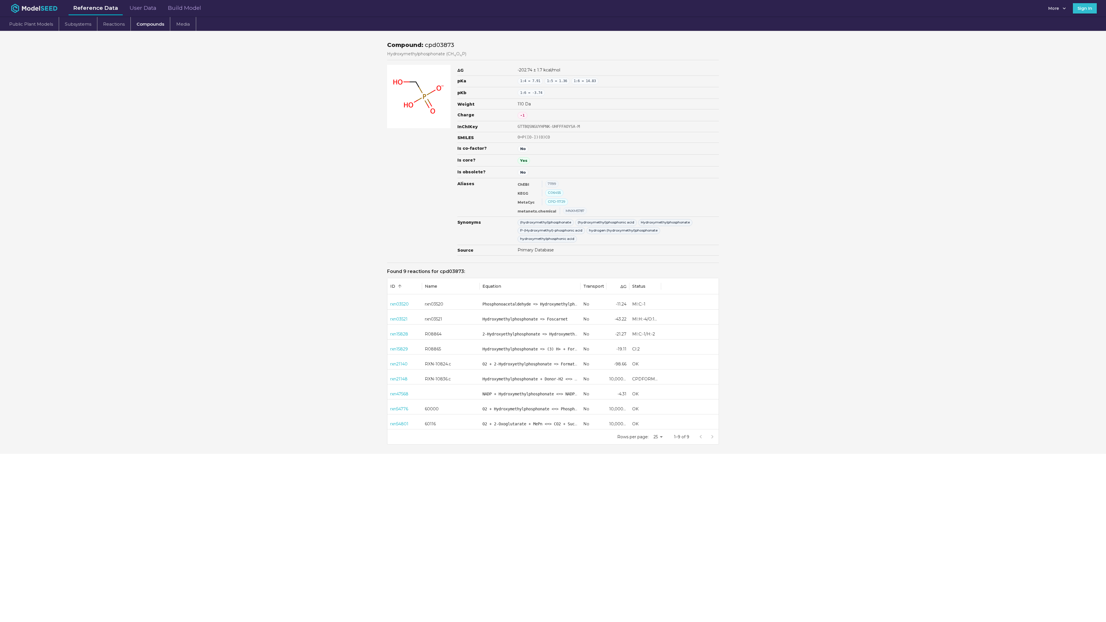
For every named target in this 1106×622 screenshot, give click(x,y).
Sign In (1084, 8)
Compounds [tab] (150, 24)
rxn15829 (399, 349)
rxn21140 (399, 364)
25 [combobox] (656, 436)
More (1053, 8)
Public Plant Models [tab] (31, 24)
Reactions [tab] (114, 24)
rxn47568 (399, 394)
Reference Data (95, 7)
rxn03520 (399, 304)
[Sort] (400, 286)
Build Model (184, 7)
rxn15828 (399, 334)
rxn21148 (399, 379)
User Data (143, 7)
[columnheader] (404, 286)
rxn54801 (399, 423)
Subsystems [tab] (78, 24)
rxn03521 (399, 319)
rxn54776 (399, 408)
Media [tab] (183, 24)
